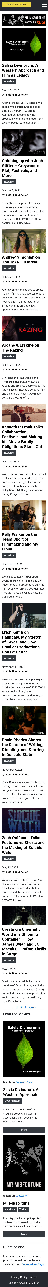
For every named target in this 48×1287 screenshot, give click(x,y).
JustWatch (21, 1195)
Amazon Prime (24, 1082)
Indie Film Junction (16, 94)
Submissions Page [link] (33, 1264)
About (33, 1277)
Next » (32, 1007)
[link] (16, 5)
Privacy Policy (19, 1277)
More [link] (24, 1129)
